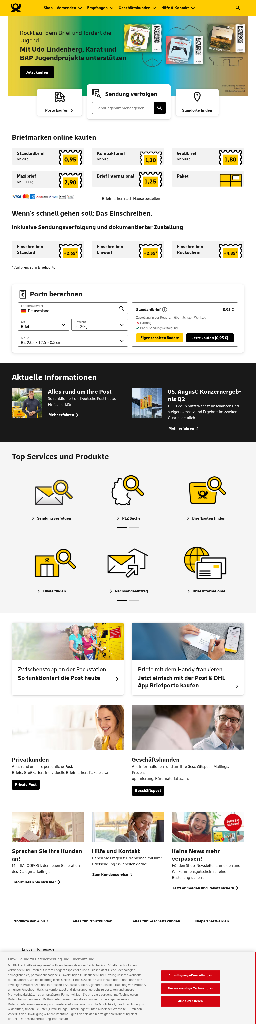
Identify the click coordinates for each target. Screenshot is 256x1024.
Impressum (60, 1019)
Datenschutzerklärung (35, 1019)
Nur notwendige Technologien (191, 988)
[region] (128, 988)
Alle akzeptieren (190, 1001)
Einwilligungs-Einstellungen (191, 975)
